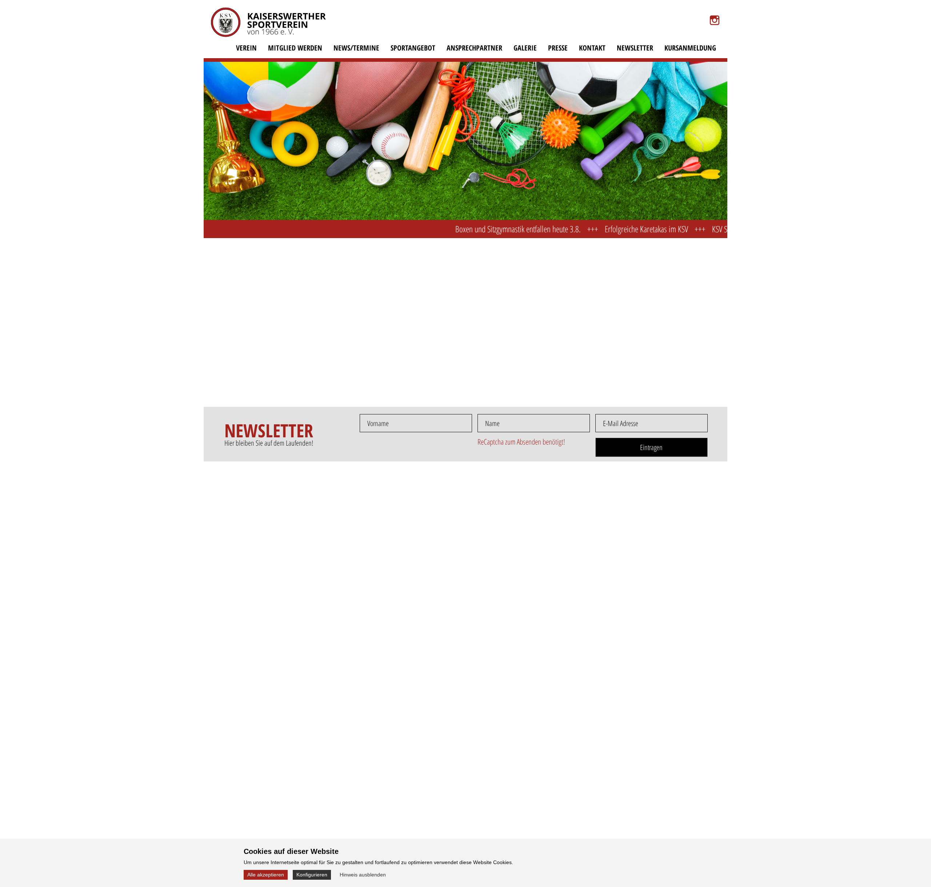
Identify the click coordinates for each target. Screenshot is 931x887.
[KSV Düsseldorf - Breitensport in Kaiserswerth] (264, 27)
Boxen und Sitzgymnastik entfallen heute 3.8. (482, 229)
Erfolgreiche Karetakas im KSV (610, 229)
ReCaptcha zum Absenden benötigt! (521, 442)
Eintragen (651, 447)
